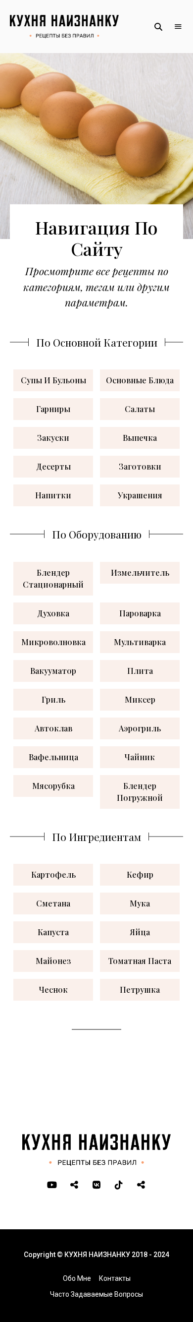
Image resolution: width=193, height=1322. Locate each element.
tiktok (119, 1185)
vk (97, 1185)
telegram (74, 1185)
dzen (141, 1185)
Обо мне (77, 1278)
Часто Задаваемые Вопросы (96, 1294)
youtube (52, 1185)
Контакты (115, 1278)
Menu (178, 27)
